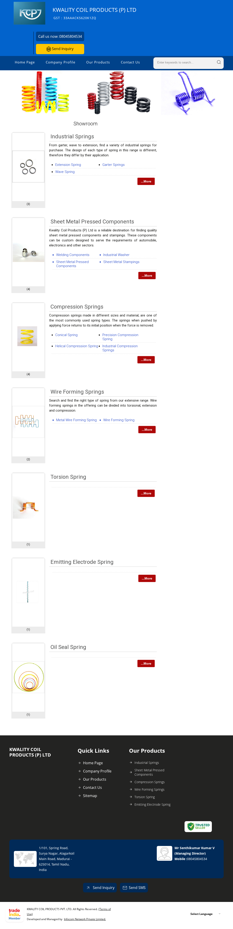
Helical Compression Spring (76, 346)
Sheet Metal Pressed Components (92, 221)
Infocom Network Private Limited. (85, 919)
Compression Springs (77, 307)
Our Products (98, 62)
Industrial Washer (116, 255)
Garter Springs (113, 165)
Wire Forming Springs (77, 392)
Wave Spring (65, 172)
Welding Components (72, 255)
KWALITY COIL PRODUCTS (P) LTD (95, 13)
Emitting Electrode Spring (82, 562)
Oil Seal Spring (68, 647)
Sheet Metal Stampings (121, 262)
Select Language (201, 914)
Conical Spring (66, 335)
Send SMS (137, 887)
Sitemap (90, 795)
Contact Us (130, 62)
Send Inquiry (62, 48)
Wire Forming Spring (118, 420)
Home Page (25, 62)
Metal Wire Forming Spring (76, 420)
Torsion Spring (68, 477)
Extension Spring (68, 165)
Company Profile (60, 62)
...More (146, 181)
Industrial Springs (72, 136)
